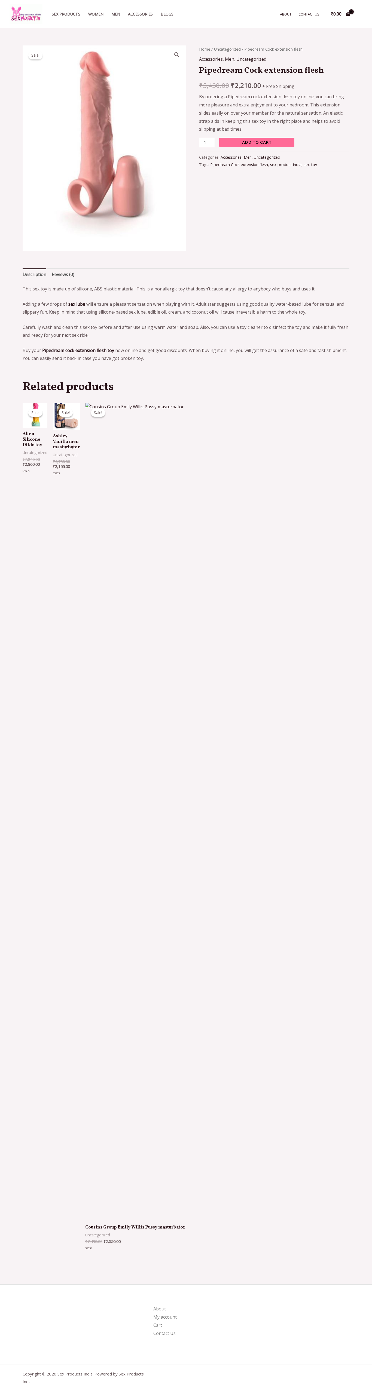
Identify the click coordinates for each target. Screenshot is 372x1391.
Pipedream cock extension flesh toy (78, 350)
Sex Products (66, 14)
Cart (157, 1325)
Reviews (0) (63, 274)
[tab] (34, 274)
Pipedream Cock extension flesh (239, 164)
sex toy (310, 164)
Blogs (167, 14)
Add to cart (257, 142)
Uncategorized (227, 49)
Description (34, 274)
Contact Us (308, 14)
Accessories (140, 14)
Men (115, 14)
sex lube (76, 304)
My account (165, 1317)
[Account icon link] (360, 14)
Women (95, 14)
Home (204, 49)
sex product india (285, 164)
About (285, 14)
